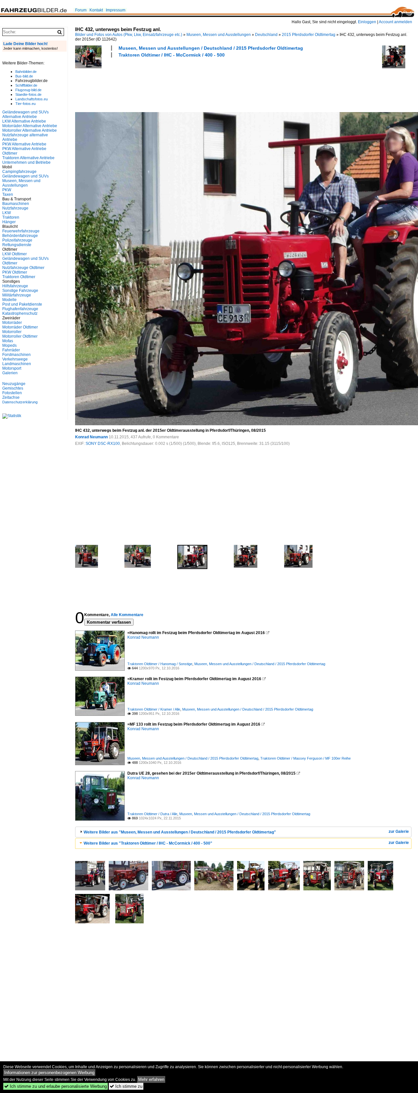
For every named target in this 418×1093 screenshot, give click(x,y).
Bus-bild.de (24, 76)
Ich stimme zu (126, 1086)
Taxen (7, 194)
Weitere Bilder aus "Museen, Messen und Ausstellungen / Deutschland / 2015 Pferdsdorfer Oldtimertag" (180, 832)
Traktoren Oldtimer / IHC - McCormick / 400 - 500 (172, 55)
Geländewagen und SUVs (25, 176)
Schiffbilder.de (26, 85)
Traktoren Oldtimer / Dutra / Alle (152, 814)
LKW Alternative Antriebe (24, 121)
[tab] (243, 832)
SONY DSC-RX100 (103, 443)
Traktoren (10, 217)
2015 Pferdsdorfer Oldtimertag (308, 34)
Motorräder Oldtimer (20, 327)
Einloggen (367, 22)
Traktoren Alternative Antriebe (28, 158)
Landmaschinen (16, 364)
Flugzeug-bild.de (28, 90)
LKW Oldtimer (14, 254)
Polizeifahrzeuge (17, 240)
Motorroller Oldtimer (20, 336)
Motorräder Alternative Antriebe (29, 126)
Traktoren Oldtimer (18, 277)
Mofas (7, 341)
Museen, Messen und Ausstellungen (218, 34)
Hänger (9, 222)
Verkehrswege (15, 359)
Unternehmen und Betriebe (26, 162)
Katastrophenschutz (20, 313)
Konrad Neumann (91, 437)
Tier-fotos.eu (25, 104)
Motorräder (12, 322)
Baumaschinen (15, 203)
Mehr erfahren (151, 1079)
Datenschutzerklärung (20, 402)
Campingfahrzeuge (19, 171)
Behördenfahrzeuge (20, 235)
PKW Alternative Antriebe (24, 144)
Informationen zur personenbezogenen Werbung (49, 1072)
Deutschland (266, 34)
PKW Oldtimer (14, 272)
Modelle (9, 299)
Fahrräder (11, 350)
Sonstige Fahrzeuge (20, 290)
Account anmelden (395, 22)
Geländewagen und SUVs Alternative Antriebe (25, 114)
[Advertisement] (194, 84)
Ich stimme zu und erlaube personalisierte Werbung (55, 1086)
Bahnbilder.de (26, 72)
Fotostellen (12, 393)
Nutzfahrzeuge (15, 208)
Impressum (115, 10)
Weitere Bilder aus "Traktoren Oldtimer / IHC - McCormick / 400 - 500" (148, 843)
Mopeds (9, 345)
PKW (6, 190)
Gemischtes (12, 388)
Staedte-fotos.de (28, 94)
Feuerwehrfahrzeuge (21, 231)
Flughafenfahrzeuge (20, 309)
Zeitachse (11, 397)
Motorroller (12, 331)
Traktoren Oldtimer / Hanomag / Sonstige (159, 664)
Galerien (10, 373)
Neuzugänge (13, 383)
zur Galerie (399, 831)
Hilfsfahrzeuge (15, 286)
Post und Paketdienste (22, 304)
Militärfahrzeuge (16, 295)
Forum (81, 10)
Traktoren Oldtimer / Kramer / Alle (153, 709)
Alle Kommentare (127, 615)
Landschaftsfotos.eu (31, 99)
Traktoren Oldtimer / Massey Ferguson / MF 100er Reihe (305, 758)
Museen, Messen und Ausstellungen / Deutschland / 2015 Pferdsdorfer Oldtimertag (211, 48)
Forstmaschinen (16, 354)
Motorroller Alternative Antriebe (29, 130)
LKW (6, 212)
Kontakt (96, 10)
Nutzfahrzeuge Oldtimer (23, 267)
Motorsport (11, 368)
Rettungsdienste (16, 245)
